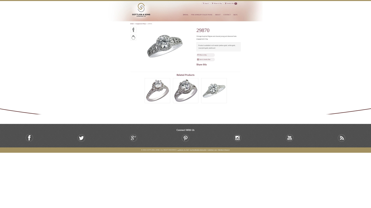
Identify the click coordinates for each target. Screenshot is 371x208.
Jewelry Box (230, 3)
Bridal (185, 15)
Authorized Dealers (198, 150)
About (217, 15)
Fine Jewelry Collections (201, 15)
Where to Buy (203, 55)
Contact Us (212, 150)
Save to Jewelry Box (204, 59)
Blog (236, 15)
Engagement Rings (141, 23)
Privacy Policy (224, 150)
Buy (218, 3)
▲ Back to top (183, 150)
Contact (227, 15)
